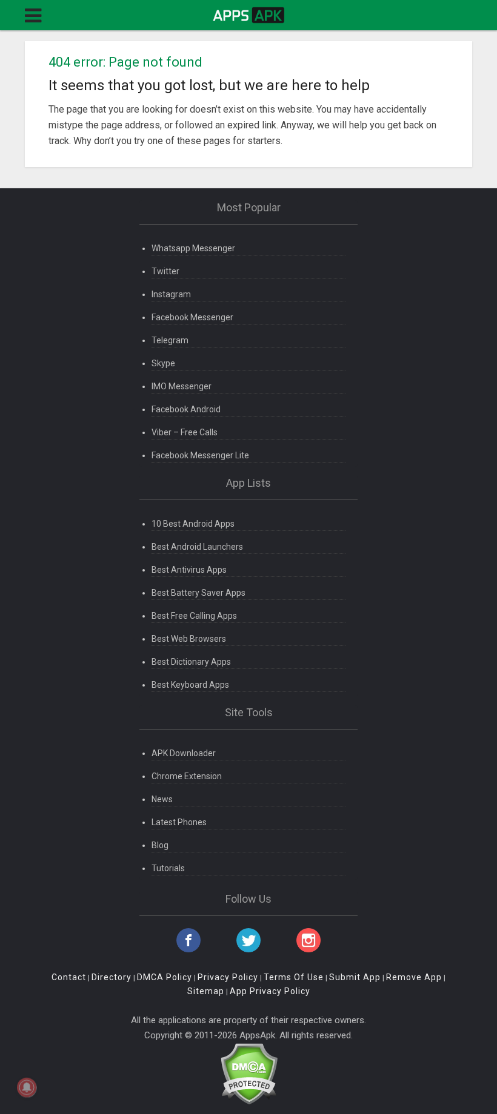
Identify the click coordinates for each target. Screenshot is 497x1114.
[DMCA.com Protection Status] (248, 1073)
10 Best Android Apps (193, 524)
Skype (163, 363)
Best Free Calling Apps (194, 616)
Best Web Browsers (189, 639)
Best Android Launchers (197, 547)
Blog (160, 845)
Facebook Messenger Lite (200, 455)
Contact (69, 977)
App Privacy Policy (270, 991)
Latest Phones (179, 822)
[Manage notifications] (26, 1087)
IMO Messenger (182, 386)
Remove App (414, 977)
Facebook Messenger (192, 317)
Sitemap (205, 991)
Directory (112, 977)
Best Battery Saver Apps (198, 593)
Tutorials (168, 868)
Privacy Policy (228, 977)
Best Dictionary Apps (191, 662)
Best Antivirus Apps (189, 570)
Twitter (165, 271)
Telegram (170, 340)
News (162, 799)
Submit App (355, 977)
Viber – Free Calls (185, 432)
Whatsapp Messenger (193, 248)
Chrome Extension (187, 776)
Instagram (171, 294)
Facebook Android (186, 409)
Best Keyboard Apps (190, 685)
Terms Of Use (294, 977)
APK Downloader (184, 753)
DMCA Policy (164, 977)
